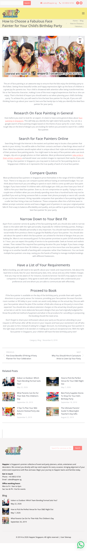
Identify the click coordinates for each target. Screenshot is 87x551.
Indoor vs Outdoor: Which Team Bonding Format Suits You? (29, 381)
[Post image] (8, 381)
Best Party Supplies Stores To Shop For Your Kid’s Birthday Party (72, 396)
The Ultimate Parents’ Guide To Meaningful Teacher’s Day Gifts (70, 411)
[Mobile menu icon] (83, 13)
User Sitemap (66, 537)
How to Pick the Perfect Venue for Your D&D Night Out (72, 381)
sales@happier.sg (14, 479)
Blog (5, 38)
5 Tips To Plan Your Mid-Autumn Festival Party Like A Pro (28, 411)
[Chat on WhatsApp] (80, 544)
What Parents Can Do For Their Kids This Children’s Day (28, 396)
